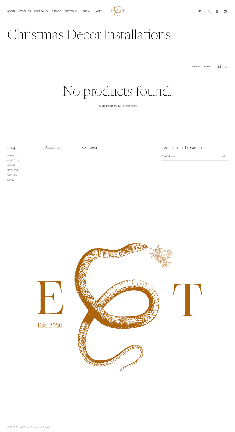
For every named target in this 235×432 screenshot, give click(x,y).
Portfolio (13, 160)
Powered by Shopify (40, 427)
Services (12, 170)
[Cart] (225, 11)
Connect (12, 174)
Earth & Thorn (22, 427)
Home (10, 155)
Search (11, 179)
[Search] (209, 11)
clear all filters (130, 105)
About (11, 165)
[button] (208, 67)
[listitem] (99, 11)
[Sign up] (224, 156)
